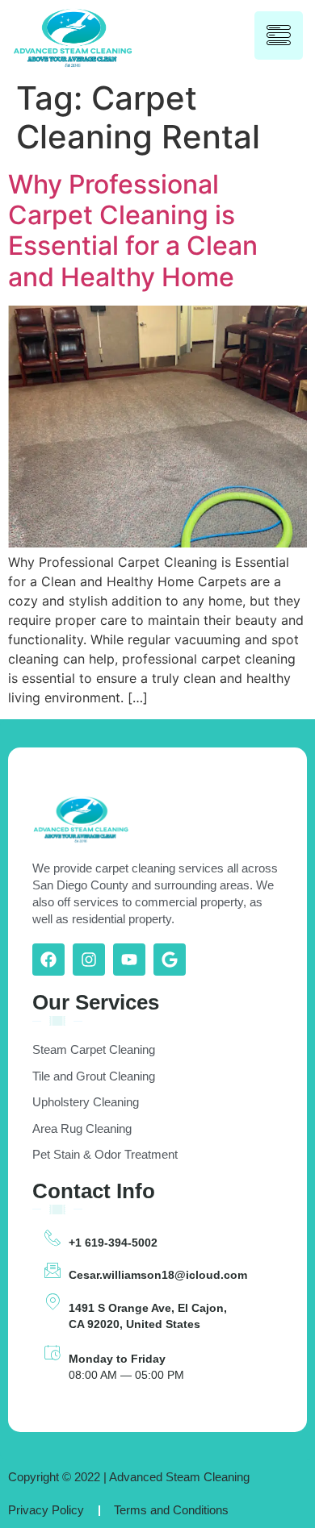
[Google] (169, 959)
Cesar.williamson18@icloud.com (158, 1274)
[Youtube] (129, 959)
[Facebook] (48, 959)
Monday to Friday (117, 1358)
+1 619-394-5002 (113, 1242)
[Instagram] (89, 959)
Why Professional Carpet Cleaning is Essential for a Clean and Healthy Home (133, 231)
